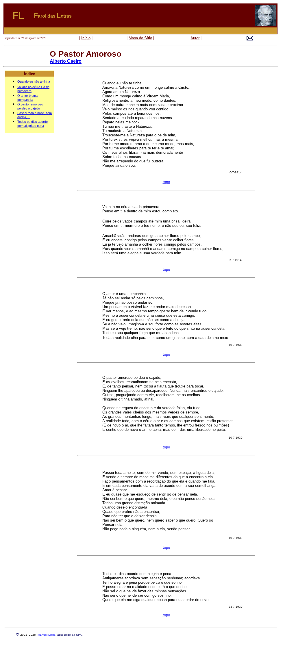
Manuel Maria (47, 634)
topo (166, 182)
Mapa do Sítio (140, 38)
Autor (194, 38)
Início (85, 38)
